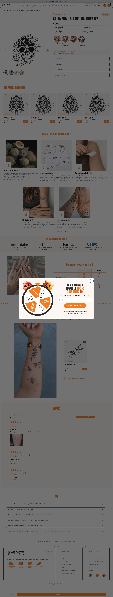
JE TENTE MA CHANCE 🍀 (75, 305)
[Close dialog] (92, 281)
